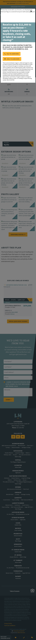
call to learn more (12, 54)
